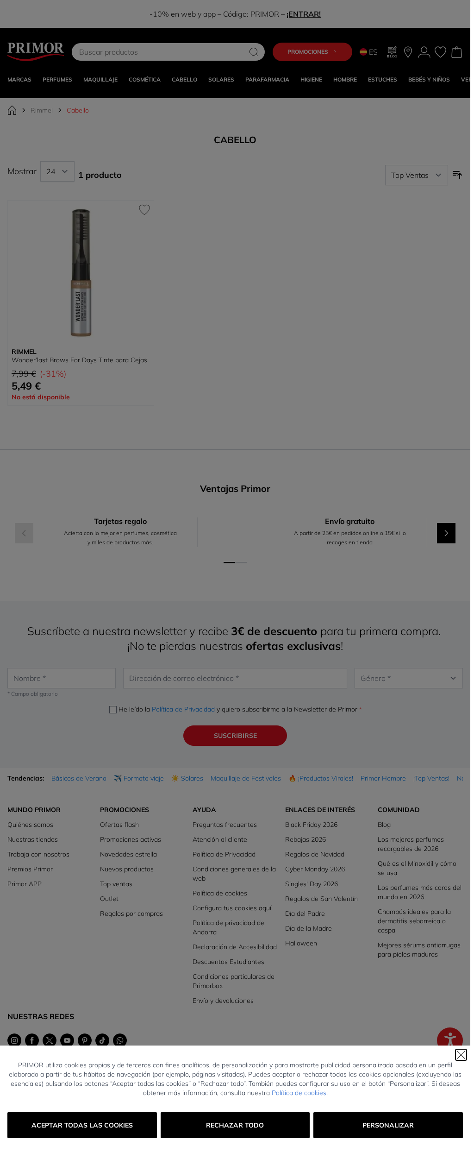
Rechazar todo (235, 1125)
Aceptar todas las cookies (82, 1125)
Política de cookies (299, 1093)
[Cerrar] (461, 1054)
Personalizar (388, 1125)
